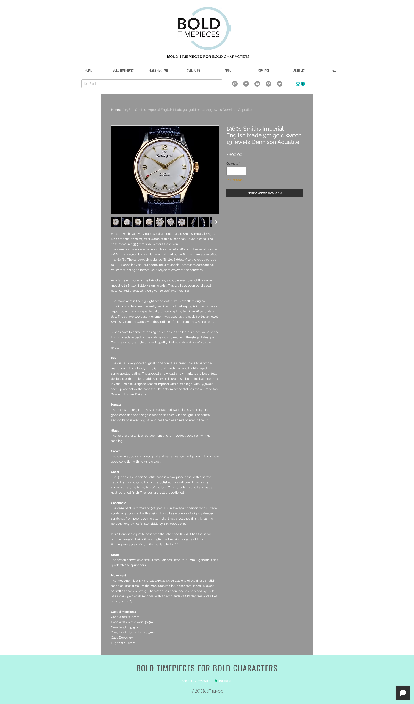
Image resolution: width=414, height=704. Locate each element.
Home (116, 110)
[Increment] (243, 171)
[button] (300, 84)
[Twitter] (279, 84)
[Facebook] (246, 84)
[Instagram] (235, 84)
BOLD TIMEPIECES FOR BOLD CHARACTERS (207, 668)
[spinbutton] (236, 171)
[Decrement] (229, 171)
